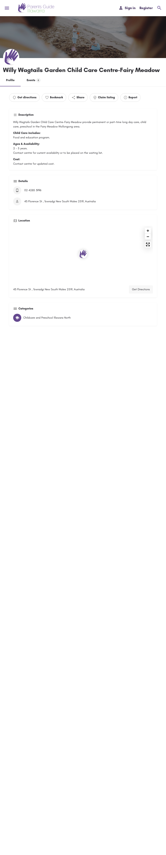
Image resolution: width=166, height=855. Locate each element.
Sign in (130, 8)
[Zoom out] (148, 236)
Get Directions (141, 289)
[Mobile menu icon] (7, 8)
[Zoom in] (148, 231)
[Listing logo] (11, 57)
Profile (10, 80)
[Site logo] (35, 8)
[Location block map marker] (83, 254)
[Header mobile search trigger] (159, 8)
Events (33, 80)
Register (146, 8)
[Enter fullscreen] (148, 244)
